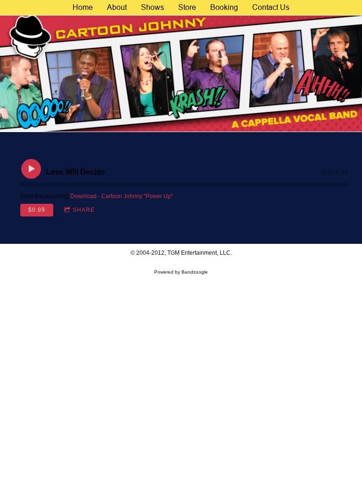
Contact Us (270, 7)
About (117, 7)
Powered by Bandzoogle (181, 272)
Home (83, 7)
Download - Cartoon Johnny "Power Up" (121, 196)
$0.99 (36, 210)
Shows (152, 7)
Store (187, 7)
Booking (224, 7)
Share (84, 210)
